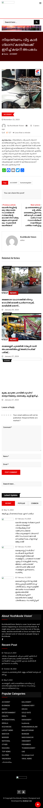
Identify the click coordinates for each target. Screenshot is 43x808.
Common (34, 503)
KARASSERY (26, 720)
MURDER (5, 737)
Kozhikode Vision (28, 237)
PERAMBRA (26, 744)
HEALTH (5, 716)
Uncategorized (28, 755)
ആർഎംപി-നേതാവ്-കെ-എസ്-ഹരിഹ (18, 514)
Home (5, 54)
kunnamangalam (25, 183)
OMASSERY (26, 741)
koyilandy (25, 723)
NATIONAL (6, 741)
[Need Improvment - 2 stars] (4, 415)
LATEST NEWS (7, 730)
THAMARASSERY (28, 748)
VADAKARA (6, 759)
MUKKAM (25, 734)
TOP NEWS (6, 752)
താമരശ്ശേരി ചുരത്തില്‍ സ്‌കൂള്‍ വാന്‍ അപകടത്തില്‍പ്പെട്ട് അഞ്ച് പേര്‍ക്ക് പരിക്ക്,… (19, 349)
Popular (21, 503)
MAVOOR (5, 734)
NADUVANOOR (27, 737)
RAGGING (6, 748)
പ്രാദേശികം (7, 762)
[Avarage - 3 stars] (6, 415)
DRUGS (24, 709)
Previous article (9, 205)
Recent (8, 503)
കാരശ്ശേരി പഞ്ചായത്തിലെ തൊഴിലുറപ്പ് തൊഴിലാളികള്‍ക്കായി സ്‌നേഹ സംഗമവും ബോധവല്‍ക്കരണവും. (18, 685)
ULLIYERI (5, 755)
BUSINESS (6, 706)
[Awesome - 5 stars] (11, 415)
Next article (35, 205)
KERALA (5, 723)
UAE (23, 752)
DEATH (4, 709)
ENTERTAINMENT (8, 713)
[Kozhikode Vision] (26, 126)
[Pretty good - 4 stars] (8, 415)
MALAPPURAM (28, 730)
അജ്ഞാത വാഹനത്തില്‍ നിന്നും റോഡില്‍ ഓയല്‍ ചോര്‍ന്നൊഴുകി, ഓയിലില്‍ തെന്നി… (18, 302)
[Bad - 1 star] (2, 415)
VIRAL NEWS (27, 759)
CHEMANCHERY (28, 706)
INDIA (24, 716)
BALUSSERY (26, 702)
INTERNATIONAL (8, 720)
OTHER (4, 744)
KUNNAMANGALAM (29, 727)
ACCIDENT (13, 54)
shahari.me (27, 801)
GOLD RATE (26, 713)
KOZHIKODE (6, 727)
